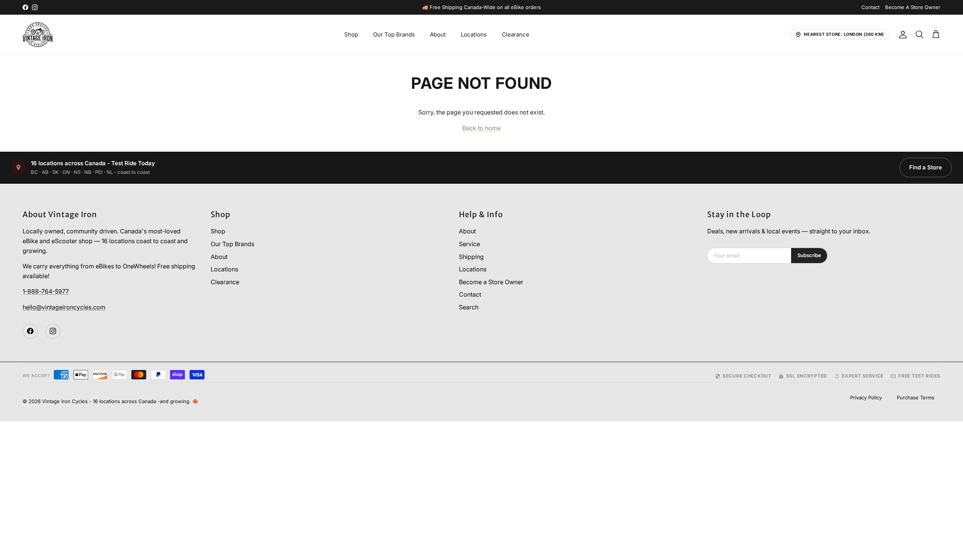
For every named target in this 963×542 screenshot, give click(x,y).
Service (469, 244)
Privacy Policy (866, 397)
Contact (870, 7)
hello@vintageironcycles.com (64, 307)
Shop (351, 34)
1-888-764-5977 (46, 291)
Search (468, 307)
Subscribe (809, 255)
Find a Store (925, 167)
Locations (474, 34)
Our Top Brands (394, 34)
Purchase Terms (915, 397)
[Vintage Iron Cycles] (38, 34)
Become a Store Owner (491, 282)
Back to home (481, 128)
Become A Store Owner (912, 7)
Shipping (471, 256)
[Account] (901, 34)
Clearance (515, 34)
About (438, 34)
